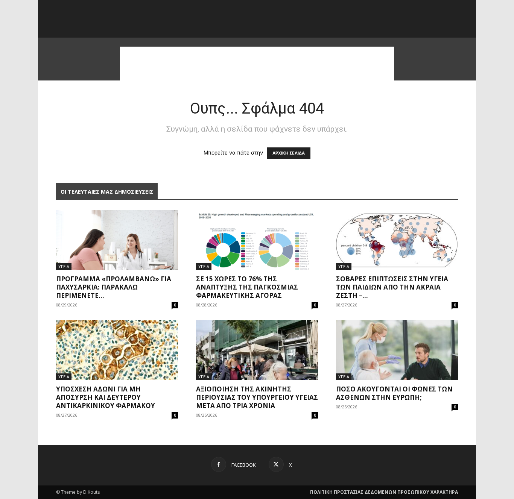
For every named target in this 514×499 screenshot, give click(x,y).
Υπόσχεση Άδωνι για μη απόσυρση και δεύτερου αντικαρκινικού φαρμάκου (105, 397)
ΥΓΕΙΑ (63, 266)
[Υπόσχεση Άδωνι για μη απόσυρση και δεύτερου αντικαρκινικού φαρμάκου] (117, 350)
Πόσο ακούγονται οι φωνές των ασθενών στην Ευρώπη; (394, 393)
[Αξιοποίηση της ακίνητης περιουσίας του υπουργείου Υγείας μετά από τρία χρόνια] (257, 350)
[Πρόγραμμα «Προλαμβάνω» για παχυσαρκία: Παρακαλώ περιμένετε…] (117, 240)
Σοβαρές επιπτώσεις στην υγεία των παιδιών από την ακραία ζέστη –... (392, 287)
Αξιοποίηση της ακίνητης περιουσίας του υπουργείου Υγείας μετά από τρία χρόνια (257, 397)
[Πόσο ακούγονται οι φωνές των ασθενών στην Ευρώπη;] (397, 350)
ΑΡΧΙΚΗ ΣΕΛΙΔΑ (288, 153)
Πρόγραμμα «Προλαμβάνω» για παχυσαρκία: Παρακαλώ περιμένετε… (113, 287)
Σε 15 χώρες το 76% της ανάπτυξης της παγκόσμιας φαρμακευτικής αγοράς (247, 287)
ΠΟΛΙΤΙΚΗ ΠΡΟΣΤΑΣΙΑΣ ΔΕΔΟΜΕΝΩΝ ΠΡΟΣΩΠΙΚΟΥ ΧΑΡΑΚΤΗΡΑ (384, 492)
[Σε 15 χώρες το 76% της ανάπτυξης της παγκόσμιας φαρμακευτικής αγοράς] (257, 240)
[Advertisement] (257, 63)
